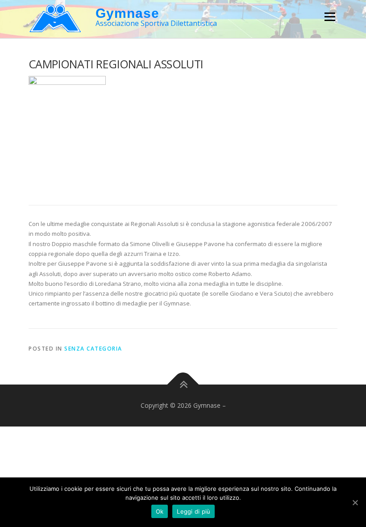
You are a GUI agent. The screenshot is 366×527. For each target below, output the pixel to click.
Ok (160, 511)
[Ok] (354, 502)
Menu (329, 17)
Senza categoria (93, 348)
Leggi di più (193, 511)
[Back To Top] (183, 385)
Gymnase (127, 13)
